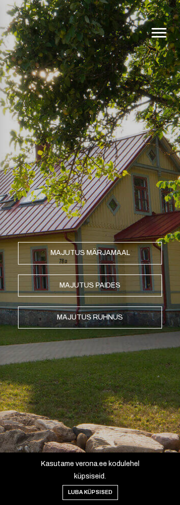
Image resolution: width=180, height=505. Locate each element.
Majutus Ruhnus (90, 317)
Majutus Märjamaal (90, 252)
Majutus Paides (90, 285)
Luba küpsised (90, 492)
